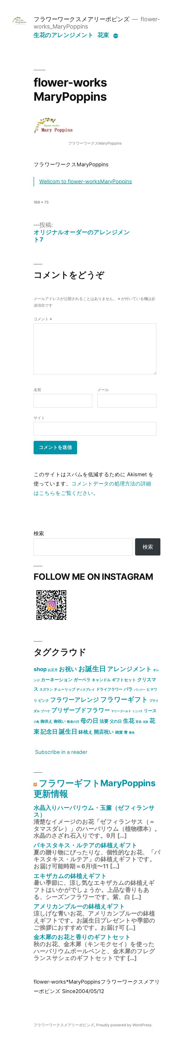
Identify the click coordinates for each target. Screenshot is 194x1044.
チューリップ (64, 689)
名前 (37, 390)
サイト (39, 418)
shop (40, 669)
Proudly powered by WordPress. (124, 1025)
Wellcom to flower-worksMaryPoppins (85, 181)
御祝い (60, 721)
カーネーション (56, 679)
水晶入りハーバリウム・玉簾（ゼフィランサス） (94, 811)
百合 (139, 721)
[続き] (116, 36)
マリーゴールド (121, 711)
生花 (128, 720)
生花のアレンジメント (63, 34)
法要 (104, 721)
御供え (46, 721)
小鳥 (36, 721)
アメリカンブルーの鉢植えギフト (79, 906)
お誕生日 (92, 668)
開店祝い (104, 732)
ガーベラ (82, 679)
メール (103, 390)
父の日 (116, 721)
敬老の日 (73, 721)
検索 (39, 533)
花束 (103, 34)
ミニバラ (137, 711)
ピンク (43, 700)
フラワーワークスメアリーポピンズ (81, 19)
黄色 (132, 732)
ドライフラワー (109, 689)
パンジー (139, 689)
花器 (145, 721)
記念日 (49, 731)
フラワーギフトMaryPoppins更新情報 (94, 788)
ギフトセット (124, 679)
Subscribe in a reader (61, 752)
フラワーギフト (124, 699)
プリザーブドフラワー (80, 710)
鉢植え (86, 732)
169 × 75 (41, 202)
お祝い (68, 668)
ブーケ (45, 711)
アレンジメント (129, 668)
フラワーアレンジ (74, 699)
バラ (128, 689)
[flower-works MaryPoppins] (51, 621)
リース (150, 710)
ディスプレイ (85, 689)
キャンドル (101, 679)
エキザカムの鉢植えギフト (70, 875)
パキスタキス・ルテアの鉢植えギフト (85, 845)
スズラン (46, 689)
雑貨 (119, 732)
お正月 (53, 670)
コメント (43, 319)
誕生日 (68, 731)
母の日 (89, 720)
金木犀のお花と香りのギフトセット (82, 936)
